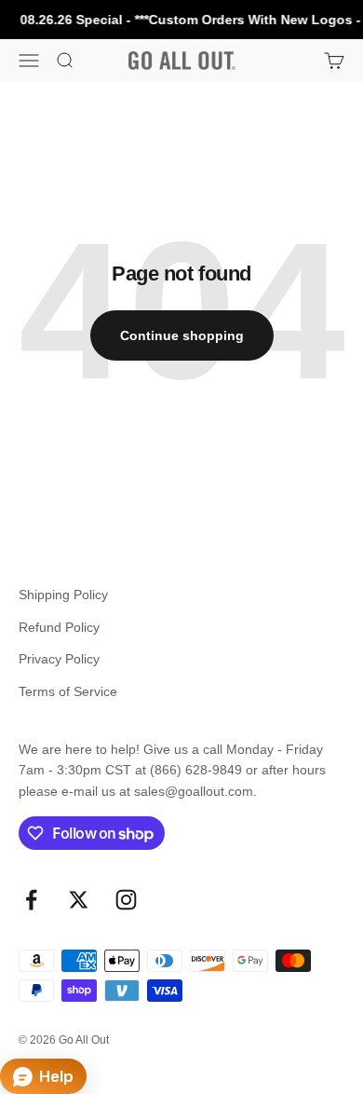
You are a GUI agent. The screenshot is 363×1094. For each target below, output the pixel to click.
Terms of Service (68, 691)
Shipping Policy (63, 594)
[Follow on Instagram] (126, 899)
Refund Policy (59, 627)
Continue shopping (182, 335)
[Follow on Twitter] (78, 899)
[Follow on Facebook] (31, 899)
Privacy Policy (59, 658)
